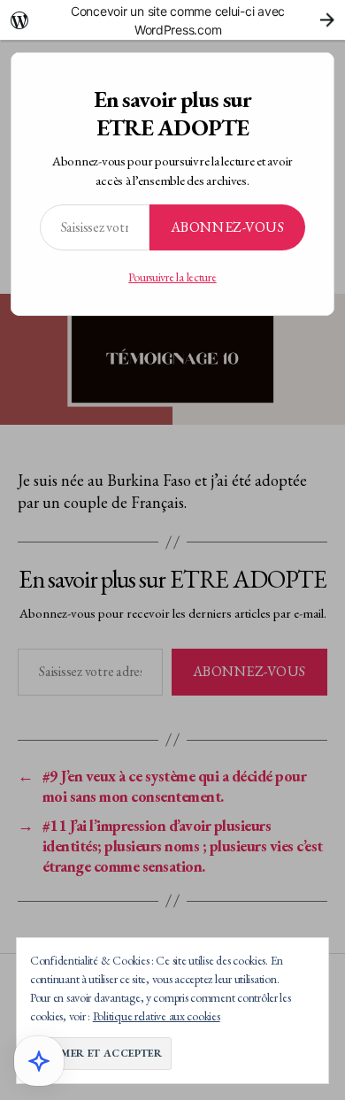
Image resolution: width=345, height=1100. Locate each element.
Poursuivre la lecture (172, 277)
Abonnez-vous (227, 227)
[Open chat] (39, 1061)
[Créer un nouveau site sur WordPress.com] (172, 20)
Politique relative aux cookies (156, 1016)
